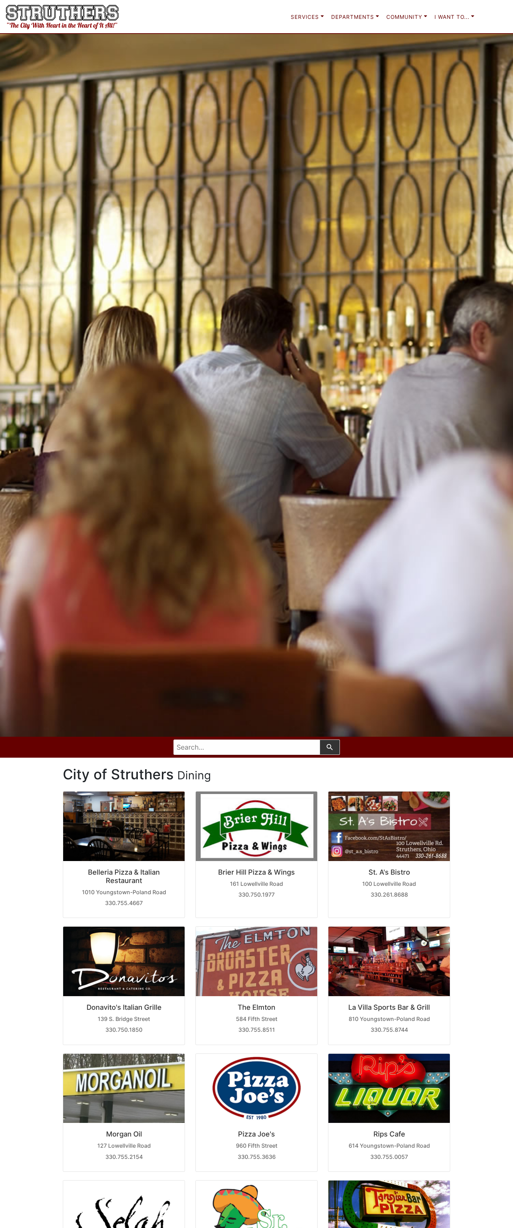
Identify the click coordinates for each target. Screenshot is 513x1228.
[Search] (330, 747)
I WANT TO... (452, 17)
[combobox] (246, 747)
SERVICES (306, 17)
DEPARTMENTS (353, 17)
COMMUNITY (405, 17)
